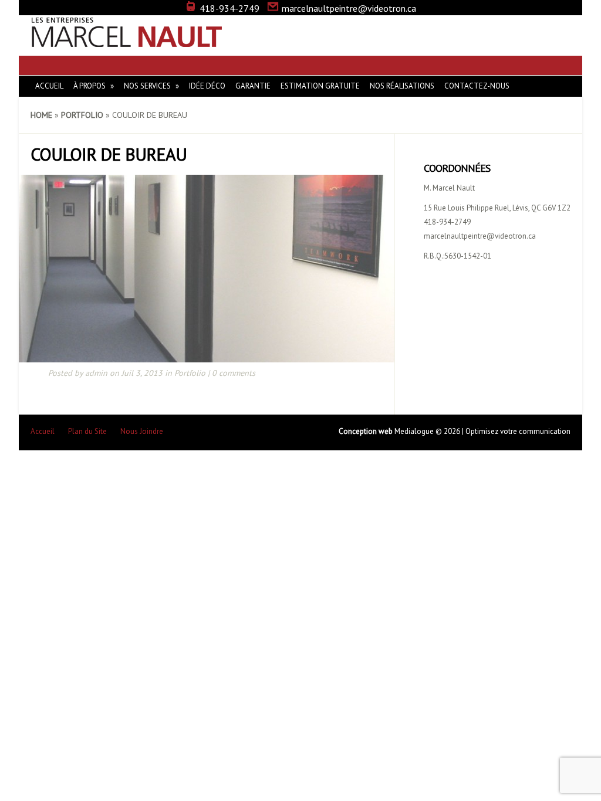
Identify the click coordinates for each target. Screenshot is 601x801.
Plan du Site (87, 431)
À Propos (89, 86)
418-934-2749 (229, 8)
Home (41, 115)
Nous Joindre (141, 431)
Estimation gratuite (320, 86)
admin (96, 373)
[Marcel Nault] (127, 41)
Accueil (49, 86)
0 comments (233, 373)
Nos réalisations (402, 86)
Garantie (253, 86)
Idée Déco (207, 86)
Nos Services (147, 86)
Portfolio (82, 115)
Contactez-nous (476, 86)
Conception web (366, 431)
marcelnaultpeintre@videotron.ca (349, 8)
